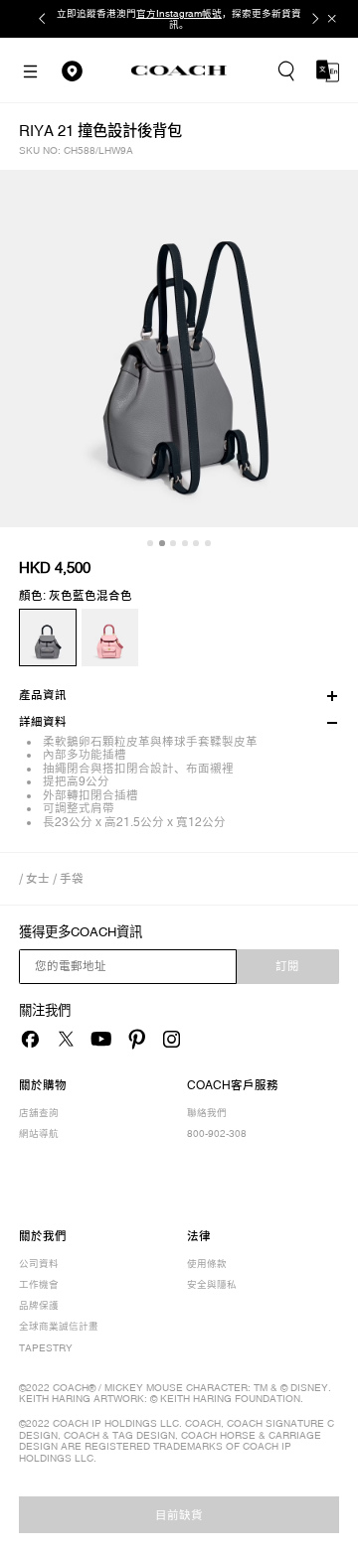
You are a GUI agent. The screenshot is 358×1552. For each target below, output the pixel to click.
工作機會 (39, 1284)
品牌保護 (39, 1305)
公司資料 (39, 1263)
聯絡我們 (207, 1112)
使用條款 (207, 1263)
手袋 (72, 878)
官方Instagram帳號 (179, 13)
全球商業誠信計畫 (58, 1326)
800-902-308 (217, 1133)
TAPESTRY (46, 1347)
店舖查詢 (39, 1112)
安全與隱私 (212, 1284)
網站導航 (39, 1133)
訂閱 (287, 966)
